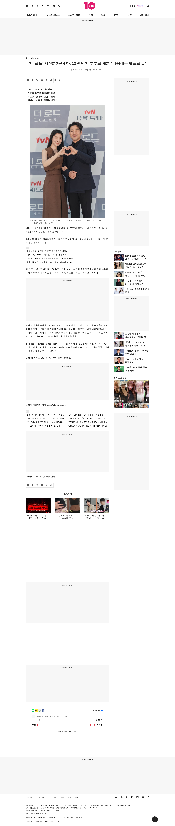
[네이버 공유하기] (42, 80)
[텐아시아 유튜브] (27, 6)
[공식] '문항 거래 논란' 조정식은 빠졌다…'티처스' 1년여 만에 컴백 (137, 258)
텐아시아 (38, 821)
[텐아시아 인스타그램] (48, 6)
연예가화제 (32, 14)
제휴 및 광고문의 (68, 817)
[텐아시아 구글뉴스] (59, 6)
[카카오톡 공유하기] (28, 80)
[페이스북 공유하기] (32, 80)
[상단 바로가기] (155, 819)
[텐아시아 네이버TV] (32, 6)
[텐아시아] (89, 6)
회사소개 (29, 817)
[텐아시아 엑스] (42, 6)
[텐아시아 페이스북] (37, 6)
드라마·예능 (74, 14)
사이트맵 (79, 817)
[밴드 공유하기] (46, 80)
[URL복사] (51, 80)
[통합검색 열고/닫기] (148, 6)
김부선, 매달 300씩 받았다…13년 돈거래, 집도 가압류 (135, 275)
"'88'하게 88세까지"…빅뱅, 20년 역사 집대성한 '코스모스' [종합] (36, 518)
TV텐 (116, 14)
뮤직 (90, 14)
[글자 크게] (55, 80)
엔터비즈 (144, 14)
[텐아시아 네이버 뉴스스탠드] (54, 6)
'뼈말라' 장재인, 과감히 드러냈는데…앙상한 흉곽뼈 (135, 267)
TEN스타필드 (52, 14)
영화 (103, 14)
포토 (129, 14)
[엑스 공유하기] (37, 80)
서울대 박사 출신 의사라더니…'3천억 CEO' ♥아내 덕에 (136, 337)
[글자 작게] (60, 80)
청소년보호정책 (54, 817)
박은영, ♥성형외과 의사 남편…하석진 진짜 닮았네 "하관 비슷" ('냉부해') (94, 518)
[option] (131, 391)
